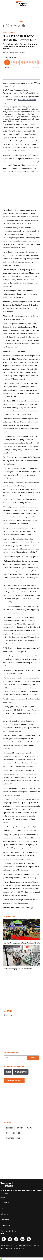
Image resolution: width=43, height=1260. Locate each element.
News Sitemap (19, 1248)
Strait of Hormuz (13, 1138)
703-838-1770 (7, 1193)
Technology (12, 32)
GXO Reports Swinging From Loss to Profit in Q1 (17, 969)
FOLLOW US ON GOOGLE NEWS (14, 1081)
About (3, 1197)
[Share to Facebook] (3, 26)
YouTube (16, 1239)
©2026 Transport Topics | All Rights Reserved (16, 1246)
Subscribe (8, 1072)
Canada (20, 1128)
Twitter (10, 1239)
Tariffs (29, 1128)
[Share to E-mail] (15, 26)
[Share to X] (7, 26)
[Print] (23, 26)
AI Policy (9, 1248)
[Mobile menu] (3, 3)
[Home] (21, 4)
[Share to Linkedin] (11, 26)
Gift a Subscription (22, 1072)
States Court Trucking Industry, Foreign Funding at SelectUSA (21, 943)
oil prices (17, 1133)
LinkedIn (22, 1239)
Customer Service (8, 1231)
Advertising (5, 1214)
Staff (2, 1208)
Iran (7, 1133)
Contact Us (5, 1203)
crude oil (9, 1128)
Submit (33, 1058)
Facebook (4, 1239)
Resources (5, 1225)
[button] (19, 26)
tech (22, 907)
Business (5, 32)
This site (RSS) (29, 1239)
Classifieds (5, 1220)
